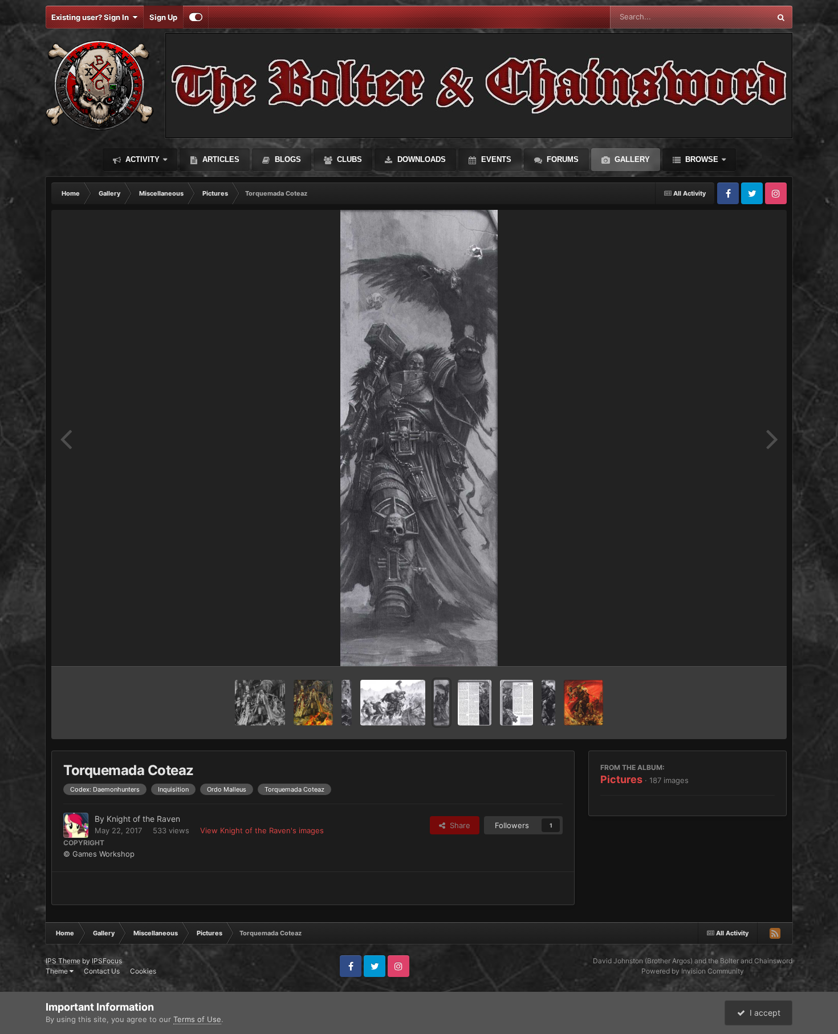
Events (495, 159)
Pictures (621, 779)
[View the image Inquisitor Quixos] (346, 702)
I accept (762, 1012)
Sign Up (163, 17)
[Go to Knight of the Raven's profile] (75, 825)
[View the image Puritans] (517, 702)
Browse (700, 159)
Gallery (631, 159)
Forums (561, 159)
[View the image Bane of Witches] (260, 702)
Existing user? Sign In (91, 17)
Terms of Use (197, 1019)
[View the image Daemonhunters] (583, 702)
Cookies (143, 971)
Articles (219, 159)
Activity (141, 159)
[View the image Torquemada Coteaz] (442, 702)
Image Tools (740, 645)
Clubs (348, 159)
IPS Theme (63, 960)
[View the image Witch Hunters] (313, 702)
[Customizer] (196, 17)
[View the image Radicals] (474, 702)
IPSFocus (107, 960)
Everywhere (735, 17)
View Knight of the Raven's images (262, 830)
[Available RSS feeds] (774, 933)
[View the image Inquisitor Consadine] (392, 702)
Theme (58, 971)
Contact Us (102, 971)
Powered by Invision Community (692, 971)
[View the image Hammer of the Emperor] (548, 702)
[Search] (781, 17)
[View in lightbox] (419, 438)
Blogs (286, 159)
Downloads (420, 159)
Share (457, 825)
